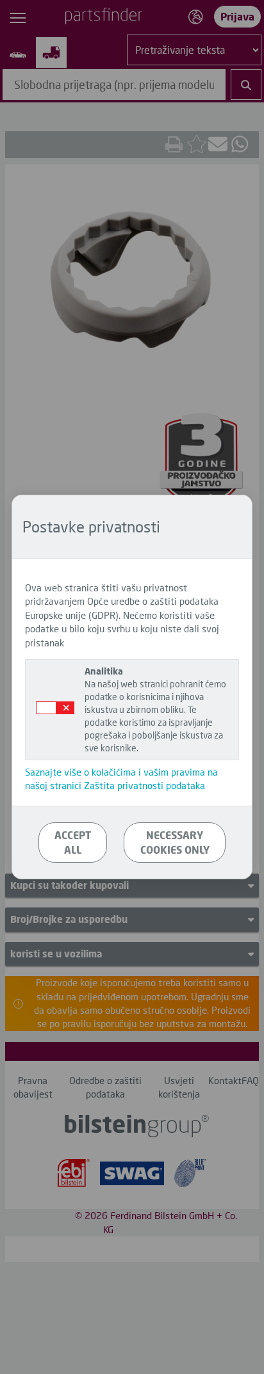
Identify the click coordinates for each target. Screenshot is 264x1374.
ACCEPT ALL (72, 842)
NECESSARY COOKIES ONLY (175, 842)
